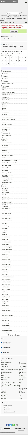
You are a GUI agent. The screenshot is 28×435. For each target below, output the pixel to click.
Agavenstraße (5, 97)
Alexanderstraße (6, 133)
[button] (7, 425)
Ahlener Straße (6, 99)
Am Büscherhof (6, 252)
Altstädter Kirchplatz (7, 202)
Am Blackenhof (6, 259)
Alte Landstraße (6, 158)
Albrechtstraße (5, 127)
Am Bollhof (5, 269)
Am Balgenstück (6, 242)
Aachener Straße (6, 71)
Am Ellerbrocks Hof (7, 330)
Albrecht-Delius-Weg (7, 124)
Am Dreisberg (5, 323)
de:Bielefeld (22, 392)
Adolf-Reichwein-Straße (8, 94)
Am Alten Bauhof (6, 208)
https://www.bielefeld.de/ (23, 389)
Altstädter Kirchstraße (7, 204)
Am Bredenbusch (6, 282)
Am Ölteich (5, 231)
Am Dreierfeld (5, 320)
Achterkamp (5, 78)
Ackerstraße (5, 81)
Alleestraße (5, 139)
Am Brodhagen (6, 289)
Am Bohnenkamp (6, 267)
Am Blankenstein (6, 262)
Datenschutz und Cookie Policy (7, 432)
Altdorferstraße (6, 153)
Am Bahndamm (6, 237)
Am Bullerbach (5, 299)
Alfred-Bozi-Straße (6, 135)
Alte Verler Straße (6, 165)
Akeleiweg (4, 114)
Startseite (2, 18)
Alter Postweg (5, 192)
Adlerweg (4, 89)
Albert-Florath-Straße (7, 117)
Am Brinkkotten (6, 284)
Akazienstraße (5, 112)
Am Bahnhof (5, 239)
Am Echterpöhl (5, 325)
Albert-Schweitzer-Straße (8, 119)
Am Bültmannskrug (7, 249)
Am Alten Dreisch (6, 213)
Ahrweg (4, 104)
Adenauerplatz (5, 86)
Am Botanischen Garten (8, 277)
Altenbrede (5, 170)
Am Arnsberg (5, 226)
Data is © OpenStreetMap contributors (21, 429)
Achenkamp (5, 76)
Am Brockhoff (5, 287)
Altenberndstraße (6, 167)
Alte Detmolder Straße (7, 155)
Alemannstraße (6, 129)
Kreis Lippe (7, 409)
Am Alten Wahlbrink (7, 221)
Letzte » (18, 335)
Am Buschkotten (6, 310)
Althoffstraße (5, 197)
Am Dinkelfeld (5, 318)
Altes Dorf (4, 194)
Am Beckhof (5, 254)
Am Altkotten (5, 223)
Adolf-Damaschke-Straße (8, 92)
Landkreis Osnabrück (9, 412)
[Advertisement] (14, 7)
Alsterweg (4, 150)
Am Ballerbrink (5, 244)
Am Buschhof (5, 305)
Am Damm (4, 313)
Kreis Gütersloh (8, 405)
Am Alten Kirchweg (6, 218)
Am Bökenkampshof (7, 247)
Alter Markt (5, 188)
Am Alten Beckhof (6, 211)
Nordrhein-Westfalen (11, 18)
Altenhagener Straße (7, 175)
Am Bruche (5, 292)
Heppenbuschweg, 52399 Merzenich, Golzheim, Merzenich (17, 16)
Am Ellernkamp (6, 333)
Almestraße (5, 145)
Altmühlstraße (5, 199)
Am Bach (4, 234)
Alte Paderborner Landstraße (9, 160)
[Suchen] (20, 13)
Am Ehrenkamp (6, 328)
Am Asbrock (5, 228)
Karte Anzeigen (14, 31)
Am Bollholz (5, 272)
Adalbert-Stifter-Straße (7, 83)
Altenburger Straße (7, 172)
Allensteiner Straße (7, 143)
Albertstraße (5, 122)
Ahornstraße (5, 102)
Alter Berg (4, 186)
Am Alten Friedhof (6, 216)
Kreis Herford (7, 407)
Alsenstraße (5, 148)
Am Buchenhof (5, 297)
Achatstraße (5, 73)
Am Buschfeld (5, 302)
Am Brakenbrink (6, 279)
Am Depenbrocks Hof (7, 315)
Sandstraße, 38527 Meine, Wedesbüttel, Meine (11, 15)
